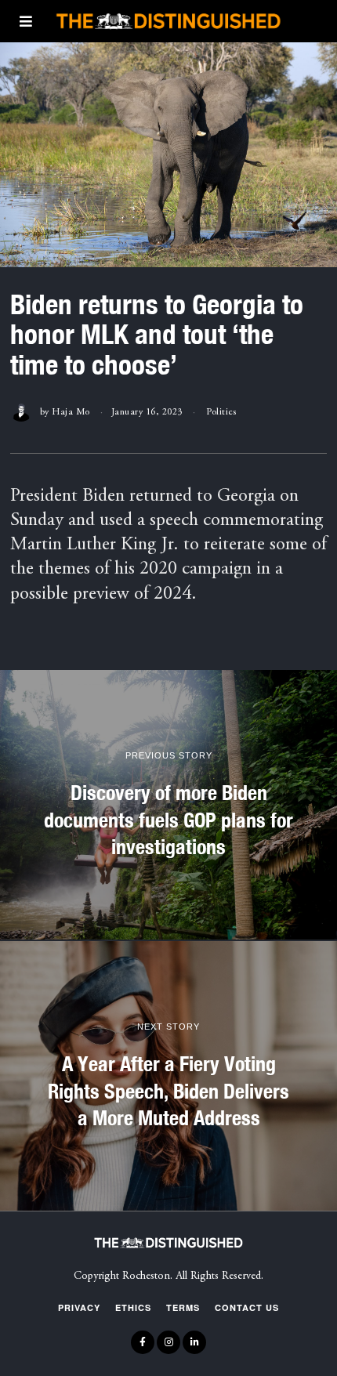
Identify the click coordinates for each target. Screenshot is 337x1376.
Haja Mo (71, 412)
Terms (183, 1307)
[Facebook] (142, 1342)
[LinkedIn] (194, 1342)
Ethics (133, 1307)
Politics (221, 412)
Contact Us (247, 1307)
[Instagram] (168, 1342)
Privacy (79, 1307)
